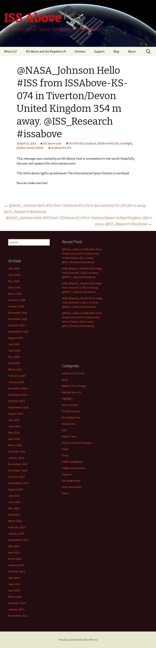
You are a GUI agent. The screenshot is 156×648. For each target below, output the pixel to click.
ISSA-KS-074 (76, 143)
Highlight (67, 398)
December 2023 (17, 464)
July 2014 (13, 578)
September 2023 (18, 483)
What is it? (10, 51)
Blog (116, 51)
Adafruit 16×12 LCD (73, 373)
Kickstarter (69, 424)
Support (99, 51)
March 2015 (15, 559)
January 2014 (16, 609)
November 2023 (17, 470)
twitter (39, 147)
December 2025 (17, 312)
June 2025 (14, 350)
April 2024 (14, 439)
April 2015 (14, 552)
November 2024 (17, 394)
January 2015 (16, 565)
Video (65, 493)
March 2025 (15, 369)
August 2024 (15, 413)
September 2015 (18, 540)
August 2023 (15, 489)
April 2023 (14, 514)
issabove (90, 143)
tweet (30, 147)
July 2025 (13, 344)
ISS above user (52, 143)
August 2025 (15, 338)
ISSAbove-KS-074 (108, 143)
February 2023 (16, 527)
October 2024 (16, 401)
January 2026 (16, 306)
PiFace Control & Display (76, 443)
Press (65, 455)
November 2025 (17, 319)
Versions (80, 51)
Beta (65, 379)
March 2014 (15, 597)
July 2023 (13, 496)
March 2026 (15, 293)
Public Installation (72, 461)
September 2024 (18, 407)
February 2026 (16, 300)
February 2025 (16, 376)
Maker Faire (69, 436)
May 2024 (13, 432)
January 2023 (16, 533)
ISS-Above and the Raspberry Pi (46, 51)
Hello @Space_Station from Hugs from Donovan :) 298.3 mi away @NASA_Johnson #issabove (82, 287)
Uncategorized (71, 480)
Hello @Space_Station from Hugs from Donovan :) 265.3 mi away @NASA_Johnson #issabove (82, 302)
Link (64, 430)
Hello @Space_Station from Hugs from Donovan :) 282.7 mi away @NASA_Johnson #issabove (82, 273)
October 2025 (16, 325)
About (132, 51)
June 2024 (14, 426)
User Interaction (71, 487)
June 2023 (14, 502)
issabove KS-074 (61, 147)
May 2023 (13, 508)
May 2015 (13, 546)
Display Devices (71, 392)
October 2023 (16, 477)
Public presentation (74, 468)
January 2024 (16, 458)
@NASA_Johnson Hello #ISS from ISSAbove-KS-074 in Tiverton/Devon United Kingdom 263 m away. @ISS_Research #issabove (79, 220)
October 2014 (16, 571)
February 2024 (16, 451)
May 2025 (13, 357)
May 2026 (13, 281)
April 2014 (14, 590)
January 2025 (16, 382)
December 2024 (17, 388)
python (21, 147)
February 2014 (16, 603)
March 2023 (15, 521)
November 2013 (17, 615)
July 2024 (13, 420)
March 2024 (15, 445)
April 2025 (14, 363)
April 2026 (14, 287)
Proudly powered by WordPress (78, 639)
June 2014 (14, 584)
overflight (126, 143)
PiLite (65, 449)
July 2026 (13, 268)
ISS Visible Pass (71, 417)
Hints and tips (70, 405)
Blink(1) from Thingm (74, 386)
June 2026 (14, 275)
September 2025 (18, 331)
